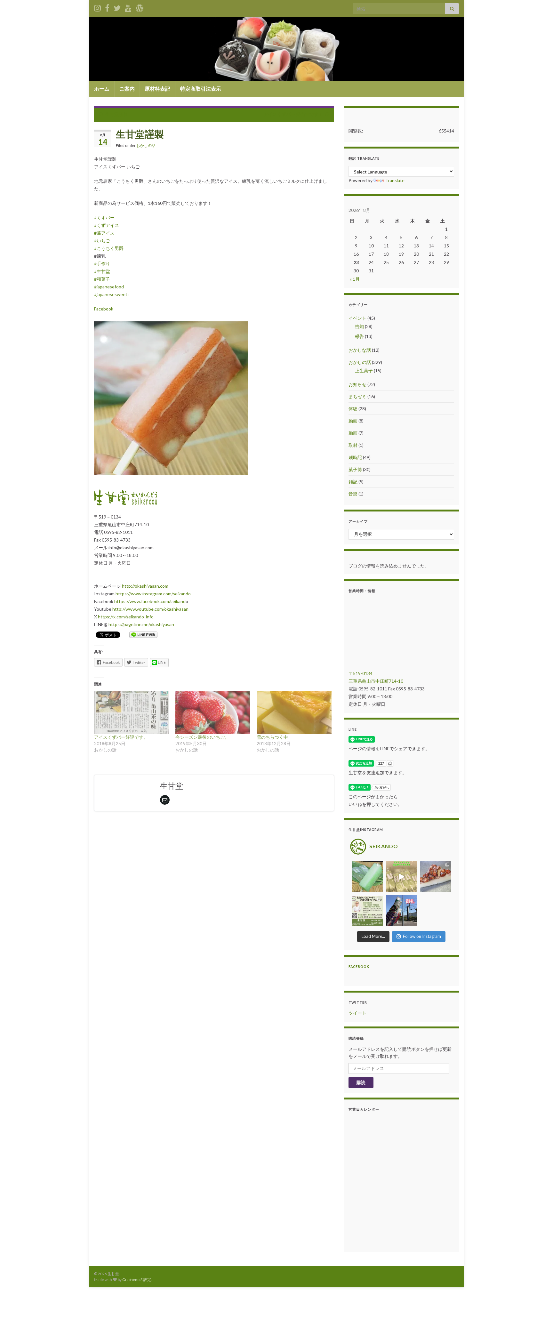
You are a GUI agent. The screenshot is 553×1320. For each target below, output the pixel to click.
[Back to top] (539, 1306)
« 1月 (355, 279)
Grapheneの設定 (136, 1279)
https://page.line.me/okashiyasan (141, 624)
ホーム (101, 88)
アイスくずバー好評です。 (121, 737)
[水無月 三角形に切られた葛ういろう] (435, 876)
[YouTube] (128, 7)
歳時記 (355, 457)
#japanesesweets (112, 294)
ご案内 (127, 88)
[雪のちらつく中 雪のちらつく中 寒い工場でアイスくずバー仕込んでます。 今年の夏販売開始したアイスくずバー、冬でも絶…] (294, 712)
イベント (357, 318)
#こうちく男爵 (109, 248)
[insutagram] (97, 7)
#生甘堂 (102, 271)
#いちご (102, 240)
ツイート (357, 1013)
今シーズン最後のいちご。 (202, 737)
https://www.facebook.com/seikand (150, 601)
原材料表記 (157, 88)
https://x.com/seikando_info (126, 616)
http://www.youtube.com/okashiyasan (150, 609)
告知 (359, 326)
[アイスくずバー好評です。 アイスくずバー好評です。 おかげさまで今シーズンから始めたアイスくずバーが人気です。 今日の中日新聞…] (131, 712)
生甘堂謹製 (116, 114)
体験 (353, 408)
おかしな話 (360, 350)
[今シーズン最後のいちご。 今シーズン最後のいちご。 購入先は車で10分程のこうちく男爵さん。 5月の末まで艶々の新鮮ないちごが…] (212, 712)
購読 (361, 1082)
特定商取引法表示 (200, 88)
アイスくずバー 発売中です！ (293, 114)
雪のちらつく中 (272, 737)
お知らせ (357, 384)
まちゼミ (357, 396)
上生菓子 (364, 370)
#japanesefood (109, 286)
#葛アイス (104, 233)
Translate (395, 180)
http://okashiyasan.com (145, 586)
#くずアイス (106, 225)
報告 (359, 336)
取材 (353, 445)
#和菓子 (102, 279)
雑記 (353, 481)
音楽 (353, 493)
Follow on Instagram (422, 936)
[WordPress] (139, 7)
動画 (353, 420)
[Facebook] (107, 7)
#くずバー (104, 217)
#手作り (102, 263)
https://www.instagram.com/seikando (153, 593)
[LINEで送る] (143, 634)
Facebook (103, 308)
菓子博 (355, 469)
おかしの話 (146, 145)
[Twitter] (117, 7)
